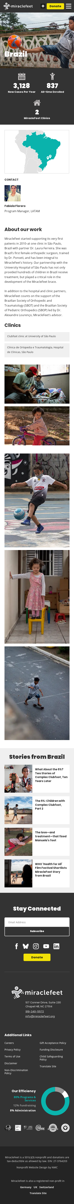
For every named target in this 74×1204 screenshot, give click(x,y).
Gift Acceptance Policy (53, 1043)
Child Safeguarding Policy (51, 1058)
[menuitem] (19, 1043)
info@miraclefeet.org (40, 1016)
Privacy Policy (12, 1049)
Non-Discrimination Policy (16, 1071)
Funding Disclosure (51, 1049)
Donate (55, 6)
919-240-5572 (35, 1011)
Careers (9, 1043)
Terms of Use (12, 1056)
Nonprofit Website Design (32, 1167)
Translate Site (48, 1066)
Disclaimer (10, 1063)
